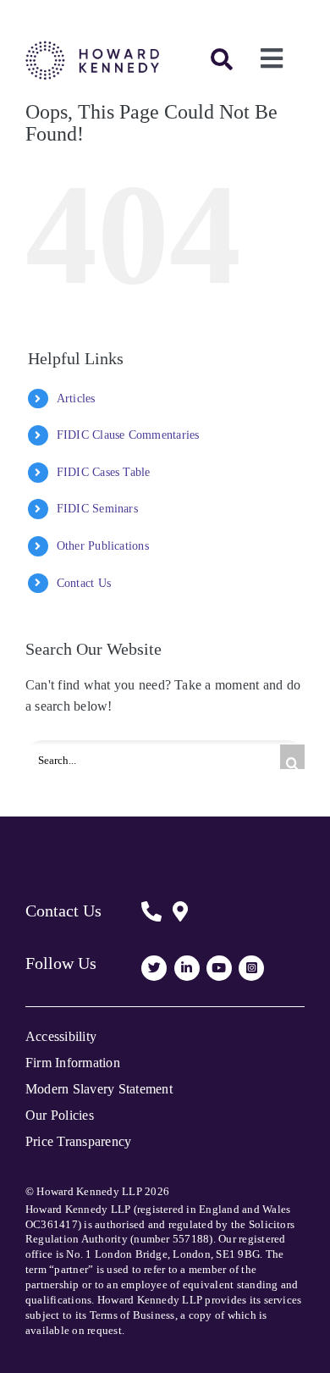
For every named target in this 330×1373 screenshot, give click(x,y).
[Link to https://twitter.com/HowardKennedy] (154, 968)
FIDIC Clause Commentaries (128, 435)
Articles (76, 398)
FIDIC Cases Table (104, 472)
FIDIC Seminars (97, 508)
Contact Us (84, 583)
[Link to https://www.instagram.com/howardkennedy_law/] (251, 968)
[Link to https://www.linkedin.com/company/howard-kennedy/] (187, 968)
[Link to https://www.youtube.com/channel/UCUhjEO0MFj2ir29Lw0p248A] (219, 968)
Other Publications (103, 546)
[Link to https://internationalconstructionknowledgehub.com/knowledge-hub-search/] (222, 59)
